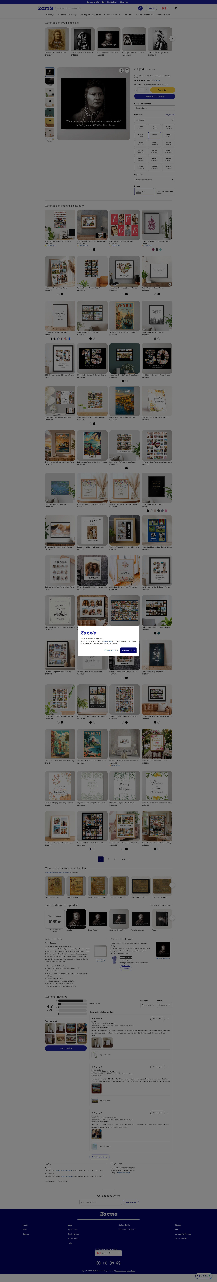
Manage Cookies (111, 650)
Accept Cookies (128, 650)
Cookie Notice (108, 641)
